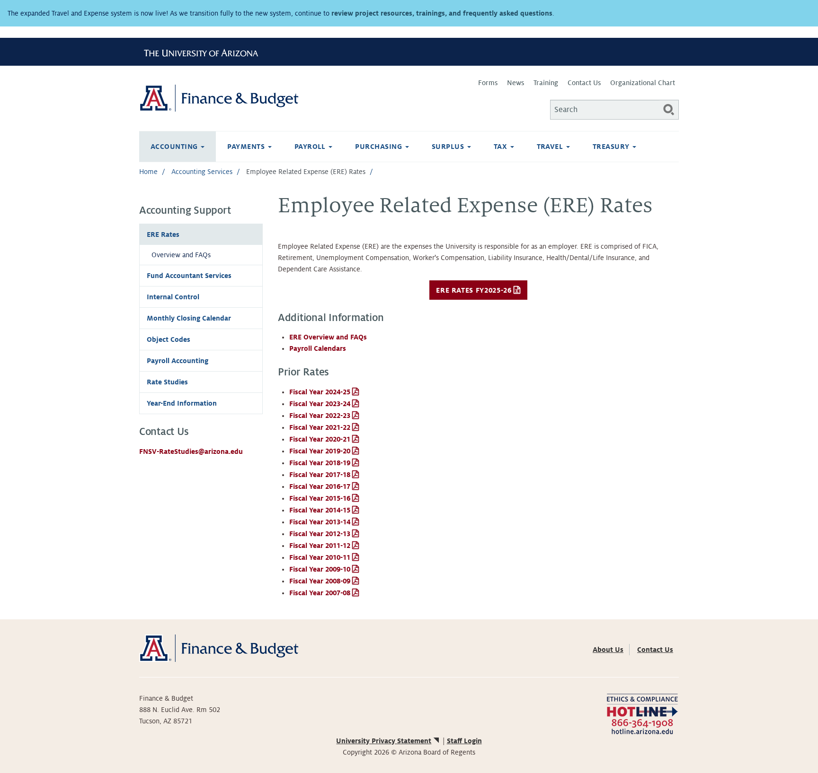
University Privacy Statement (383, 741)
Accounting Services (201, 171)
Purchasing (379, 146)
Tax (501, 146)
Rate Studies (167, 382)
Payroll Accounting (177, 361)
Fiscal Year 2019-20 (319, 451)
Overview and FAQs (181, 255)
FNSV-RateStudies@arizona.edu (191, 451)
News (515, 83)
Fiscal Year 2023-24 (319, 404)
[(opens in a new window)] (642, 713)
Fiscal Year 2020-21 (319, 439)
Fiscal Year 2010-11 (319, 557)
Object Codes (168, 339)
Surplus (449, 146)
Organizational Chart (642, 83)
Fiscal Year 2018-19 (319, 463)
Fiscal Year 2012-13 (319, 534)
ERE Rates (163, 234)
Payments (247, 146)
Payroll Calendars (317, 348)
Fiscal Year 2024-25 (319, 392)
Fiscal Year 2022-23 (319, 415)
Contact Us (584, 83)
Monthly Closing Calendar (189, 318)
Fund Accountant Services (189, 275)
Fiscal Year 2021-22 (319, 427)
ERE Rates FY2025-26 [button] (473, 290)
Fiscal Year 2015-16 (319, 498)
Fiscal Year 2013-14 (319, 522)
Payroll (311, 146)
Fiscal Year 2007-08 (319, 593)
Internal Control (173, 297)
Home (148, 171)
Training (545, 83)
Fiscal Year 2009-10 (319, 569)
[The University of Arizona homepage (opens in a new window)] (204, 51)
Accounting (175, 146)
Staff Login (464, 741)
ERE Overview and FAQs (328, 337)
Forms (488, 83)
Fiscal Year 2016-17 (319, 486)
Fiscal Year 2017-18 (319, 474)
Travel (551, 146)
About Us (608, 649)
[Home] (274, 98)
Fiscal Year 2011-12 (319, 545)
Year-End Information (182, 403)
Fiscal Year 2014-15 (319, 510)
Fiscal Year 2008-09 (319, 581)
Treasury (612, 146)
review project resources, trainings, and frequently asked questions (441, 13)
